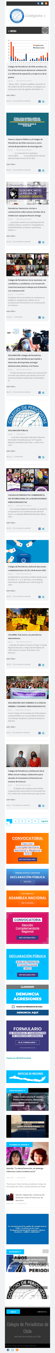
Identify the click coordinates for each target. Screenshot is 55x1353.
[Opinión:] (27, 1153)
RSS (17, 1350)
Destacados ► (15, 1251)
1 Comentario (20, 294)
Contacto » (42, 1311)
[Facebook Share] (39, 102)
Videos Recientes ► (17, 1090)
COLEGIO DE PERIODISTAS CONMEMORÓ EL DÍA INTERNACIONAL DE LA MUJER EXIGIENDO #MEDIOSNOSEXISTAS (27, 498)
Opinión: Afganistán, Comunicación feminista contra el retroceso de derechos (30, 1197)
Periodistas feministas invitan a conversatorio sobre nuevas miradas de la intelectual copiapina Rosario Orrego (26, 212)
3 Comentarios (20, 434)
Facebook (8, 1350)
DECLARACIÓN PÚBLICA (18, 430)
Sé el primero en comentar (24, 81)
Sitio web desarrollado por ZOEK (27, 1336)
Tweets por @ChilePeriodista (18, 1058)
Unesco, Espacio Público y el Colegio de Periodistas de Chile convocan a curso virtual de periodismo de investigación (25, 143)
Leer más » (11, 95)
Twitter (12, 1350)
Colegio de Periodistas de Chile (19, 5)
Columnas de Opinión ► (19, 1144)
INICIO (13, 1311)
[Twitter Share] (43, 102)
